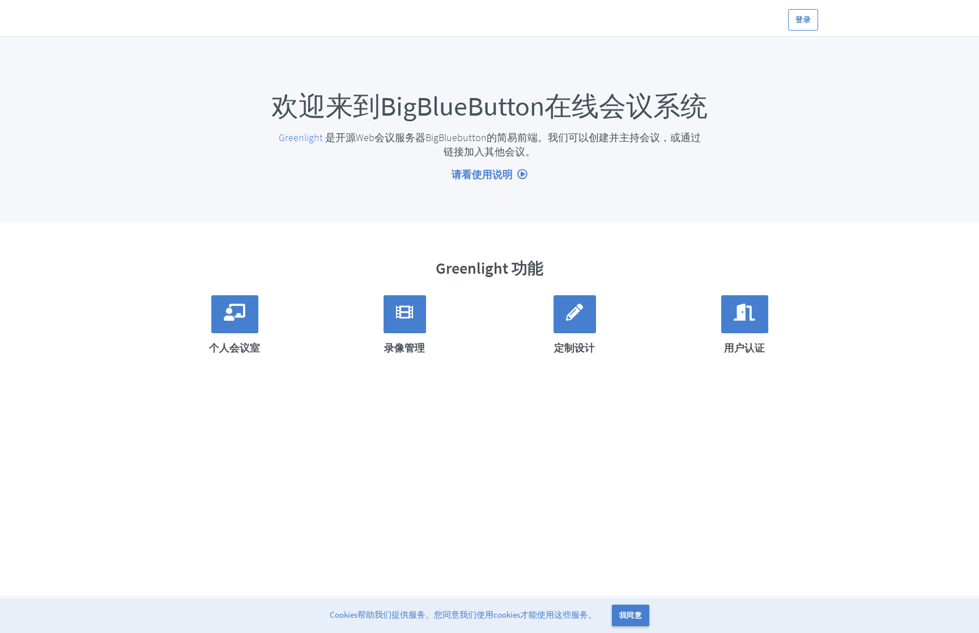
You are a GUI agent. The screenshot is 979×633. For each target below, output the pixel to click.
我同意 (630, 615)
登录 (803, 19)
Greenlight (301, 137)
